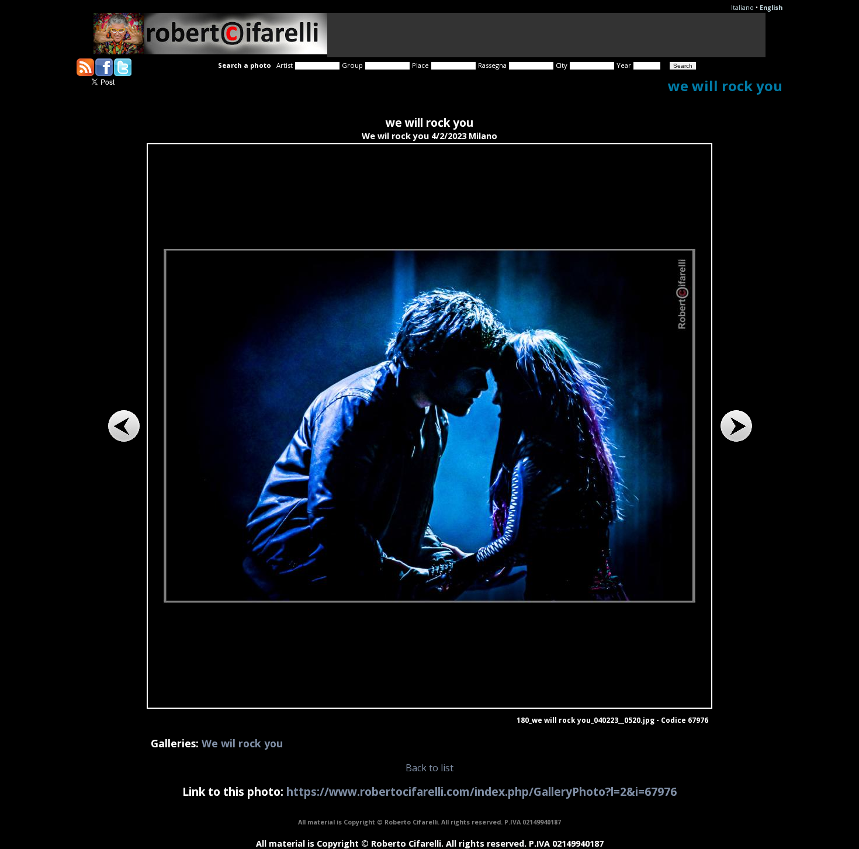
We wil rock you (242, 743)
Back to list (429, 767)
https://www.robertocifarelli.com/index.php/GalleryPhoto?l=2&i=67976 (481, 791)
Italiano (742, 8)
